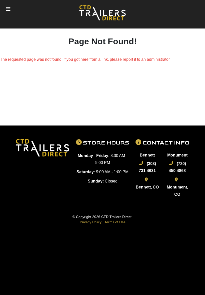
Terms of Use (115, 222)
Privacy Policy (91, 222)
